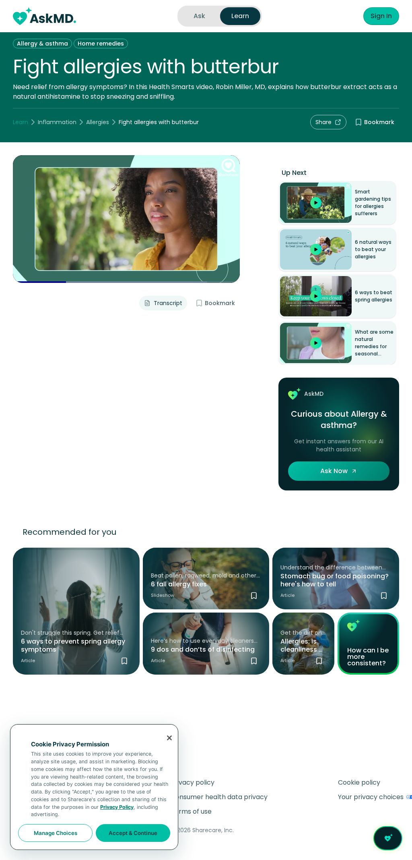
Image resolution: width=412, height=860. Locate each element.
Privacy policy (192, 782)
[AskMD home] (44, 16)
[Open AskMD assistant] (387, 838)
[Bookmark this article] (124, 661)
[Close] (169, 738)
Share (323, 122)
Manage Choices (55, 833)
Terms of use (191, 811)
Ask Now (334, 471)
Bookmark (379, 122)
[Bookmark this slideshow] (254, 595)
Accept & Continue (133, 833)
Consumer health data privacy (219, 797)
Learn (20, 122)
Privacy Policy (117, 807)
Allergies (97, 122)
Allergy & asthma (42, 43)
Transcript (168, 303)
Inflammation (57, 122)
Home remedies (101, 43)
